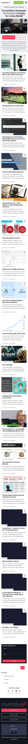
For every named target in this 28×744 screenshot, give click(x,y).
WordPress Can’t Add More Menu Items (13, 269)
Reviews (5, 426)
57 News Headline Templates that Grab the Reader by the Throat (13, 496)
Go (22, 667)
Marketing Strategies (8, 69)
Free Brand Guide (8, 37)
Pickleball (5, 102)
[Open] (26, 2)
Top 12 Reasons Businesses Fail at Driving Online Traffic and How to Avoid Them (13, 74)
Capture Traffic (14, 715)
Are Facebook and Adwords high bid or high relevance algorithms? (12, 301)
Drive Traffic (14, 710)
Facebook (8, 693)
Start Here (18, 2)
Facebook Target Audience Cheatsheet (13, 172)
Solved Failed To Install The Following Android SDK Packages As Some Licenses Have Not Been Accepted (13, 139)
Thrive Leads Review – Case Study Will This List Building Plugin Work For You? (13, 430)
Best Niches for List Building (10, 627)
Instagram (12, 693)
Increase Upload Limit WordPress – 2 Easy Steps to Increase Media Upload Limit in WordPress (12, 594)
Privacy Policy (14, 729)
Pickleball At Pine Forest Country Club (12, 106)
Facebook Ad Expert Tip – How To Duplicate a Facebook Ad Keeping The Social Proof (12, 205)
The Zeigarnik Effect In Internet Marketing (11, 463)
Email (5, 654)
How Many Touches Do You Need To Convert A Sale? (12, 397)
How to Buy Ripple (7, 365)
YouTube (16, 693)
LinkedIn (19, 693)
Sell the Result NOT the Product (11, 238)
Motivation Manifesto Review (10, 561)
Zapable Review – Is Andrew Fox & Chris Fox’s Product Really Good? (13, 529)
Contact (12, 726)
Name (5, 648)
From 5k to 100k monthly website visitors (13, 334)
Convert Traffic (14, 719)
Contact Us (21, 37)
